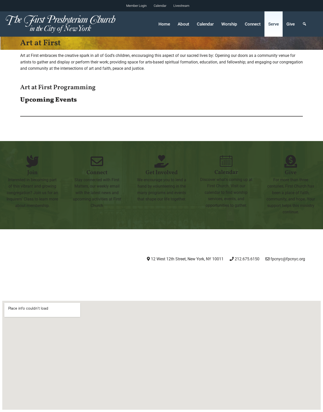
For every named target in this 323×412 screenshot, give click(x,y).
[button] (304, 24)
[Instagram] (173, 273)
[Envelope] (250, 273)
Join (32, 173)
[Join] (32, 161)
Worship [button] (229, 24)
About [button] (183, 24)
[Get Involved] (161, 161)
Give (290, 24)
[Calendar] (226, 161)
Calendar (160, 6)
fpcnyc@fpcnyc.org (288, 259)
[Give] (290, 161)
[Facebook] (199, 273)
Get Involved (162, 173)
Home (164, 24)
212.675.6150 (246, 259)
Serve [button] (273, 24)
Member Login (136, 6)
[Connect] (97, 161)
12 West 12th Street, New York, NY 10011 (187, 259)
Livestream (181, 6)
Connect (97, 173)
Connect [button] (253, 24)
